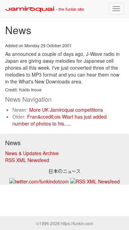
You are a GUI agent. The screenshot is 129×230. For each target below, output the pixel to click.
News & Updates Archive (32, 153)
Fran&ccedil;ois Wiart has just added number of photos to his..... (59, 120)
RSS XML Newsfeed (27, 160)
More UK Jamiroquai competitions (66, 109)
